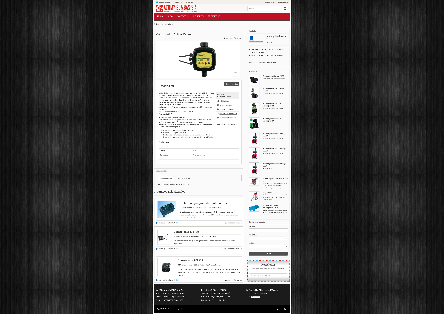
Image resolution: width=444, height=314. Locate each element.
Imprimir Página (227, 109)
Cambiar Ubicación (165, 2)
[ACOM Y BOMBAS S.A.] (177, 8)
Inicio (156, 24)
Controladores (167, 24)
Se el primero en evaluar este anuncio (173, 185)
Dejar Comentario (184, 179)
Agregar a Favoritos (228, 118)
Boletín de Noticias (259, 293)
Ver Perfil (269, 42)
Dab (194, 150)
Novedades (255, 297)
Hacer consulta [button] (231, 84)
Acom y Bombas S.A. (167, 223)
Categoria (253, 235)
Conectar (270, 2)
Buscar (268, 253)
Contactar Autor (257, 49)
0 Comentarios (166, 179)
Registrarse (283, 2)
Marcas (252, 243)
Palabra (252, 227)
